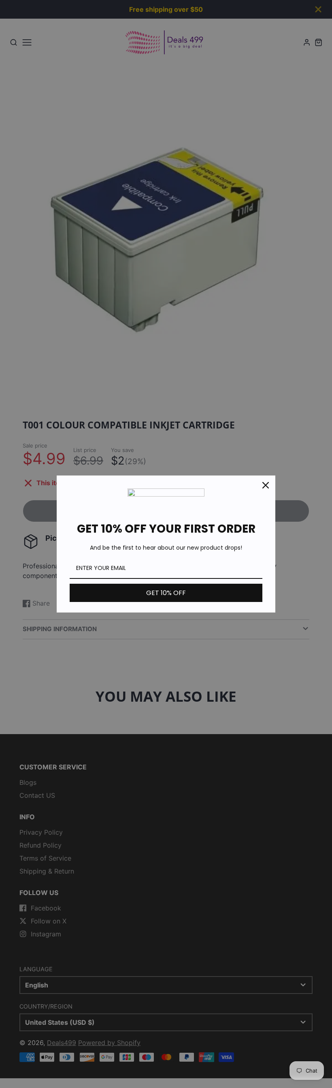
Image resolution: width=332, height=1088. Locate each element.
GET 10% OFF (166, 593)
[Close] (265, 485)
